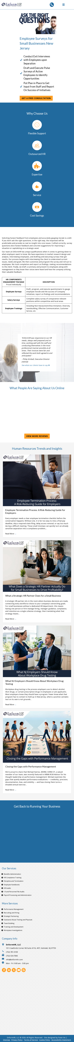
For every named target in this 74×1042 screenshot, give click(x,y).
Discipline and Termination (13, 881)
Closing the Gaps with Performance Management (30, 766)
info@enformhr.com (14, 959)
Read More (10, 533)
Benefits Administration (12, 874)
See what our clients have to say (35, 365)
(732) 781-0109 (12, 952)
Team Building (9, 923)
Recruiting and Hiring (11, 913)
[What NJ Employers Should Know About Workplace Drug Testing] (37, 651)
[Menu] (63, 4)
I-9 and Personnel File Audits (14, 892)
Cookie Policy (44, 1040)
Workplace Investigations (13, 930)
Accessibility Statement (61, 1040)
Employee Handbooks (12, 885)
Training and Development (13, 927)
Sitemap (6, 1040)
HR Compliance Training (12, 877)
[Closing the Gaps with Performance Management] (37, 736)
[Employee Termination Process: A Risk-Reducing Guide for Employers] (37, 480)
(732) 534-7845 (12, 956)
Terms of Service (31, 1040)
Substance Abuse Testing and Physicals (18, 920)
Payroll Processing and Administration (17, 895)
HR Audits (7, 888)
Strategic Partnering (11, 916)
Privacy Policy (17, 1040)
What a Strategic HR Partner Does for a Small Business (33, 595)
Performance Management (13, 909)
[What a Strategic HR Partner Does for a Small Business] (37, 566)
